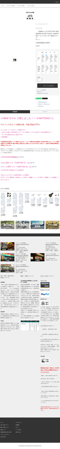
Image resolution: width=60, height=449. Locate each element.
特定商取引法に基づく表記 (42, 93)
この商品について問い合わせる (43, 104)
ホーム (3, 5)
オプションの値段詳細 (41, 90)
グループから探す (21, 5)
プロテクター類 (39, 28)
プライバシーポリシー (5, 434)
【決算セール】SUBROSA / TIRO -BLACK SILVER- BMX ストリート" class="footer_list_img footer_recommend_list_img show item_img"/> (21, 199)
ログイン (17, 427)
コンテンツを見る (30, 5)
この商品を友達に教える (42, 102)
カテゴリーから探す (11, 5)
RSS (1, 436)
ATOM (4, 436)
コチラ (21, 157)
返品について (39, 91)
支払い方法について (4, 424)
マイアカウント (19, 422)
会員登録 (17, 424)
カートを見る (18, 429)
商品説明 (15, 111)
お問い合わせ (18, 432)
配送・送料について (4, 427)
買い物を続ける (40, 106)
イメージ (45, 111)
